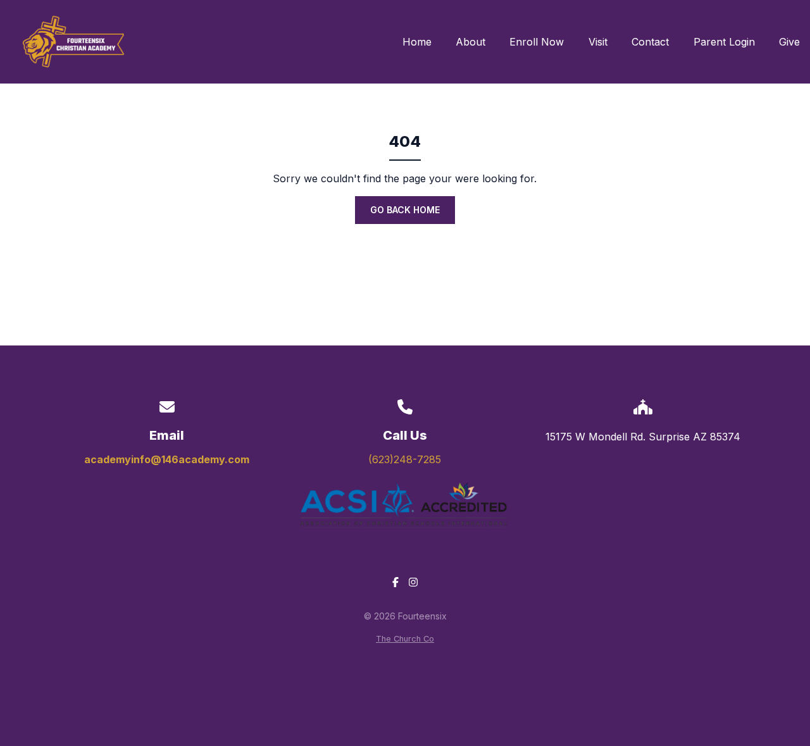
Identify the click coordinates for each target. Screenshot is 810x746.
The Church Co (405, 638)
